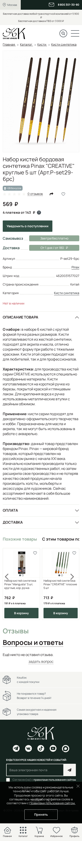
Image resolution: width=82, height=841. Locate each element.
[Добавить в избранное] (35, 553)
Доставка (13, 522)
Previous (10, 584)
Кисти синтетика (66, 293)
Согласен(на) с (44, 780)
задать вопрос (41, 661)
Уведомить (28, 226)
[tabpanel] (41, 658)
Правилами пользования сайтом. (52, 803)
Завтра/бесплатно (54, 238)
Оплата (10, 510)
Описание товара (20, 317)
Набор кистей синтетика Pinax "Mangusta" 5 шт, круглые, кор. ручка (20, 584)
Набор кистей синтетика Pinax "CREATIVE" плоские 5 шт (60, 584)
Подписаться (69, 770)
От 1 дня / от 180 (46, 248)
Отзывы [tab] (15, 631)
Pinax (75, 267)
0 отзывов (35, 194)
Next (72, 584)
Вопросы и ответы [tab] (33, 643)
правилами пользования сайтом (54, 780)
